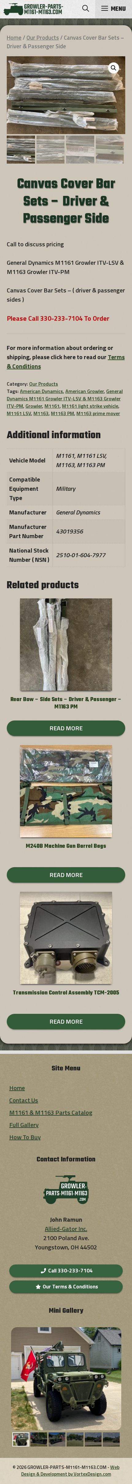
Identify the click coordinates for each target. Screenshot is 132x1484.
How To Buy (25, 1137)
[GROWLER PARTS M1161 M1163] (33, 9)
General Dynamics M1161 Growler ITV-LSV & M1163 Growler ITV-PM (65, 398)
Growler (33, 406)
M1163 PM (62, 413)
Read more (66, 728)
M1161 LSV (19, 413)
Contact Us (23, 1100)
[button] (85, 9)
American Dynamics (41, 391)
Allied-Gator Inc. (66, 1228)
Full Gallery (24, 1124)
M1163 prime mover (98, 413)
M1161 (52, 406)
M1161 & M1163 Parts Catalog (50, 1112)
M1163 (41, 413)
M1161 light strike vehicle (90, 406)
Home (14, 37)
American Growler (84, 391)
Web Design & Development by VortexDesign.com (70, 1471)
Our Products (42, 37)
